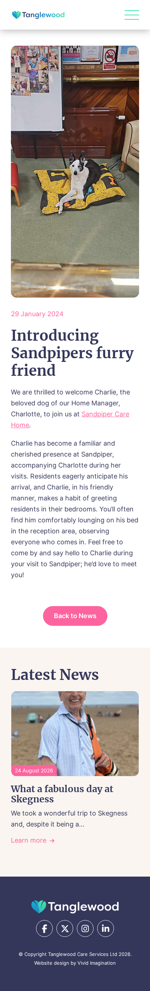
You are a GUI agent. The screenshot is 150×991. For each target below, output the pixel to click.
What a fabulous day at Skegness (62, 794)
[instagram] (85, 928)
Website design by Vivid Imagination (75, 963)
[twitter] (64, 928)
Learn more (28, 840)
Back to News (75, 616)
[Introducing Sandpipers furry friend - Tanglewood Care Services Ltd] (38, 15)
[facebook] (44, 928)
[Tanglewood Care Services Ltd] (75, 907)
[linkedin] (105, 928)
